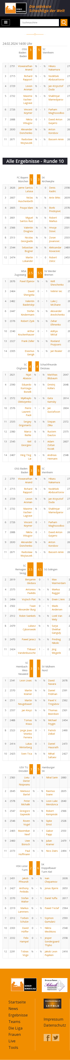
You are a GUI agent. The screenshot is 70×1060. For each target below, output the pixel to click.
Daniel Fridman (52, 692)
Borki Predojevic (55, 209)
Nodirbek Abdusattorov (56, 77)
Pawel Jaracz (29, 639)
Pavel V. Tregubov (53, 702)
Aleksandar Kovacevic (55, 249)
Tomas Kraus (28, 722)
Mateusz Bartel (25, 792)
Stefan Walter (25, 899)
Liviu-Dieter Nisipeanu (24, 781)
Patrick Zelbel (52, 732)
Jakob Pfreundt (24, 880)
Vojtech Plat (29, 599)
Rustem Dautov (51, 433)
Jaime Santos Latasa (25, 189)
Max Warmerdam (59, 581)
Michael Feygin (52, 722)
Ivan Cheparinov (51, 880)
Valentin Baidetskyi (28, 302)
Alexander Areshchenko (57, 312)
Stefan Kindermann (27, 312)
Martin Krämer (28, 692)
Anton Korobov (53, 131)
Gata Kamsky (51, 399)
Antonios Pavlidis (31, 591)
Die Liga (15, 1028)
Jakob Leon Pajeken (51, 953)
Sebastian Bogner (27, 249)
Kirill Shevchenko (57, 283)
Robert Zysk (27, 321)
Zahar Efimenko (55, 322)
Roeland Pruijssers (55, 342)
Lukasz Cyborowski (29, 627)
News (13, 1008)
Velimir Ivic (56, 291)
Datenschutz (55, 1025)
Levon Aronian (28, 87)
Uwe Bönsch (26, 842)
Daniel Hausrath (53, 745)
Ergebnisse (18, 1014)
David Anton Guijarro (55, 121)
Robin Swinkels (27, 615)
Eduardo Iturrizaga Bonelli (26, 388)
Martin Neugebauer (25, 702)
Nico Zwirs (52, 850)
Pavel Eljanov (27, 281)
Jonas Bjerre (51, 888)
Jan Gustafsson (53, 409)
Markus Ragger (56, 591)
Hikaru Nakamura (54, 67)
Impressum (53, 1019)
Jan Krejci (27, 710)
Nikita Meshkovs (50, 929)
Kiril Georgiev (26, 443)
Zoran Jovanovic (54, 239)
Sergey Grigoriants (25, 423)
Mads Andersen (57, 607)
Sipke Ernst (49, 822)
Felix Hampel (24, 939)
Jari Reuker (56, 351)
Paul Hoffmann (24, 852)
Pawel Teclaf (52, 908)
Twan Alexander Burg (27, 607)
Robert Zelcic (53, 259)
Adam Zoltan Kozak (51, 445)
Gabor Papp (49, 832)
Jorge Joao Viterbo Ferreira (26, 734)
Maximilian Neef (24, 832)
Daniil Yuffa (51, 898)
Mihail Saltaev (52, 755)
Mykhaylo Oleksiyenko (24, 399)
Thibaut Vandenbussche (27, 651)
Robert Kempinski (51, 812)
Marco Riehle (27, 433)
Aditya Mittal (54, 332)
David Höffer (25, 929)
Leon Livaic (26, 680)
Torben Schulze (24, 919)
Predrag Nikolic (56, 641)
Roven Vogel (26, 822)
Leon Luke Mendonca (52, 802)
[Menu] (6, 22)
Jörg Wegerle (56, 651)
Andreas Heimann (52, 456)
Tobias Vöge (25, 953)
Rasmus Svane (50, 792)
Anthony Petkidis (24, 890)
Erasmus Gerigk (29, 352)
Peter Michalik (25, 802)
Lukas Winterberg (25, 745)
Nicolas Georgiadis (27, 239)
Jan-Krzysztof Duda (55, 87)
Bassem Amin (56, 139)
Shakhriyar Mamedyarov (55, 97)
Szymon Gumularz (50, 919)
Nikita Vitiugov (27, 121)
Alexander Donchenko (26, 131)
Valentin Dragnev (28, 229)
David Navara (52, 682)
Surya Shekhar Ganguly (56, 629)
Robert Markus (53, 219)
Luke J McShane (55, 302)
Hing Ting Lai (25, 456)
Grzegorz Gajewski (25, 812)
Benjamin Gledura (30, 581)
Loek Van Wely (57, 617)
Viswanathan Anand (25, 67)
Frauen (14, 1034)
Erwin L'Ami (58, 599)
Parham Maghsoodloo (56, 111)
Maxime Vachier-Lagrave (27, 99)
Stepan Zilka (51, 423)
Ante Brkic (54, 197)
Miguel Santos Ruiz (26, 219)
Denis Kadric (52, 189)
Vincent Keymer (28, 111)
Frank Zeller (27, 341)
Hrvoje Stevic (53, 229)
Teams (14, 1021)
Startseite (17, 1001)
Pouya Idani (26, 207)
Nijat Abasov (27, 376)
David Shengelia (29, 293)
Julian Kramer (50, 842)
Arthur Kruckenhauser (26, 332)
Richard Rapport (27, 77)
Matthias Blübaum (52, 376)
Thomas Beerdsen (53, 712)
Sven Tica (26, 753)
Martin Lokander (27, 259)
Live (11, 1040)
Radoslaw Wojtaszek (26, 141)
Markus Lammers (23, 909)
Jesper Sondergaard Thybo (52, 941)
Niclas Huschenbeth (25, 199)
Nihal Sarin (52, 777)
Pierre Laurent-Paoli (26, 411)
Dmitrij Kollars (51, 386)
